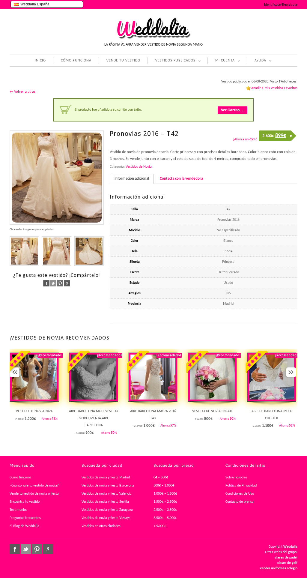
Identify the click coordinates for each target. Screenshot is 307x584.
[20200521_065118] (56, 251)
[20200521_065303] (24, 251)
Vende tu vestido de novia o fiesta (34, 494)
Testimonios (18, 510)
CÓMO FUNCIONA (76, 60)
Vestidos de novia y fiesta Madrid (106, 477)
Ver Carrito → (232, 110)
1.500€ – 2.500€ (165, 502)
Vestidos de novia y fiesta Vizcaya (106, 518)
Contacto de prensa (239, 502)
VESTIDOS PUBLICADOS (171, 61)
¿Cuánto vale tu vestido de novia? (34, 485)
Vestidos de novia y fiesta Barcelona (108, 485)
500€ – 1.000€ (164, 485)
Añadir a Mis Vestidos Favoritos (274, 88)
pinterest (60, 283)
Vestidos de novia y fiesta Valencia (107, 494)
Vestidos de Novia (139, 167)
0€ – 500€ (161, 477)
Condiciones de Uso (239, 494)
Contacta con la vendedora (181, 179)
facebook (46, 283)
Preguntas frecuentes (25, 518)
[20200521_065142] (57, 177)
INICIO (40, 60)
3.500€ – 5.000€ (165, 518)
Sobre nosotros (236, 477)
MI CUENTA (221, 61)
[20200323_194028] (89, 251)
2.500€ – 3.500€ (165, 510)
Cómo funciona (20, 477)
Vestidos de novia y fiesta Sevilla (105, 502)
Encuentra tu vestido (25, 502)
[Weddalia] (153, 38)
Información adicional (132, 179)
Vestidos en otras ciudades (101, 526)
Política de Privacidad (241, 485)
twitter (53, 283)
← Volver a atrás (22, 92)
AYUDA (256, 61)
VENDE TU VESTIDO (123, 60)
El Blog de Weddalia (24, 526)
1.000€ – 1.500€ (165, 494)
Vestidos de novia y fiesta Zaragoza (107, 510)
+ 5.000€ (160, 526)
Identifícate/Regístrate (280, 5)
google (67, 283)
